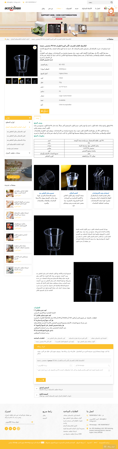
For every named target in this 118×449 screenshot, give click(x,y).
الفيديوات (69, 8)
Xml (95, 443)
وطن (43, 8)
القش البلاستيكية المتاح (70, 426)
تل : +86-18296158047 (96, 415)
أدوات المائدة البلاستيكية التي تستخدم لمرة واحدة (15, 146)
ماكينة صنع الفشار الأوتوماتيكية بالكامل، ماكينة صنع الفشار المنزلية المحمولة (22, 225)
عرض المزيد (13, 177)
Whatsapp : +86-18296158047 (99, 425)
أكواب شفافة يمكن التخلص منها (86, 341)
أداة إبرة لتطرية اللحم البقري (20, 236)
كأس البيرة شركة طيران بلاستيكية (78, 338)
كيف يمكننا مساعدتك (13, 164)
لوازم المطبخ (10, 122)
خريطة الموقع (80, 443)
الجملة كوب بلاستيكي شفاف (98, 338)
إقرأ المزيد (17, 195)
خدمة (76, 8)
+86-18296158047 (31, 2)
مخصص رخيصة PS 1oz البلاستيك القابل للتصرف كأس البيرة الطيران (60, 360)
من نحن (50, 8)
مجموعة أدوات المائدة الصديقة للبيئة (74, 428)
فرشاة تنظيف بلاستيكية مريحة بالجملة (21, 269)
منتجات (58, 8)
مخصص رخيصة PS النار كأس (43, 341)
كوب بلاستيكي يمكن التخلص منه (16, 131)
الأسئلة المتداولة (87, 8)
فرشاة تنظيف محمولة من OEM (72, 434)
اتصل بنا (97, 8)
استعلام (45, 111)
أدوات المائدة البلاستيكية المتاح (20, 39)
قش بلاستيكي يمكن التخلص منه (16, 136)
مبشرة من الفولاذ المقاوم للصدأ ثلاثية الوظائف (22, 203)
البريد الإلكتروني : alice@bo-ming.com (98, 420)
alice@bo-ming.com (13, 2)
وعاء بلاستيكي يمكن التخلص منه (16, 140)
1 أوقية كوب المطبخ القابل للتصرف (64, 341)
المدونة (45, 418)
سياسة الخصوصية (104, 443)
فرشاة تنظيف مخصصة (70, 431)
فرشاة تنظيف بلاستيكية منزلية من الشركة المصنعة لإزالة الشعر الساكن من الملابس (21, 214)
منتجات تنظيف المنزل (13, 153)
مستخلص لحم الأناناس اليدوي (21, 258)
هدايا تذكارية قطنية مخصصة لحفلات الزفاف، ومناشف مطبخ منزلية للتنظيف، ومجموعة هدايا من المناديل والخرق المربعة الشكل (21, 247)
